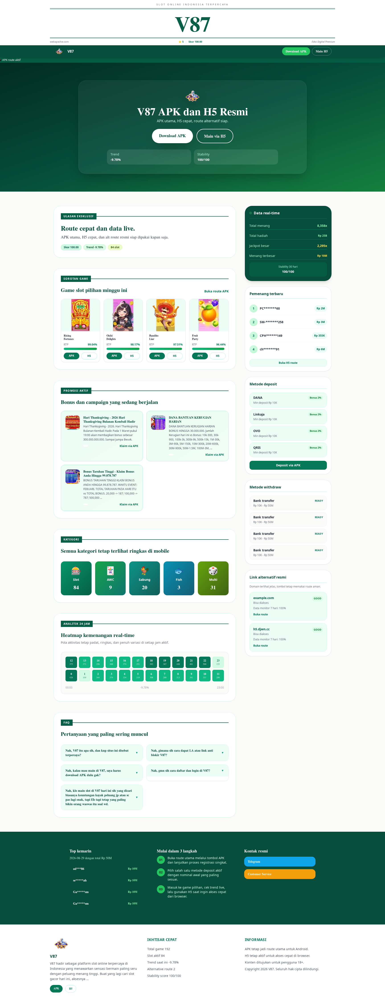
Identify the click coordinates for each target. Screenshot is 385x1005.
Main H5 (322, 51)
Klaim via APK (129, 446)
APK (71, 356)
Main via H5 (215, 136)
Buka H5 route (288, 363)
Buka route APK (216, 291)
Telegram (254, 861)
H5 (89, 356)
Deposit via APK (288, 465)
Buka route (260, 614)
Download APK (296, 51)
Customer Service (259, 874)
